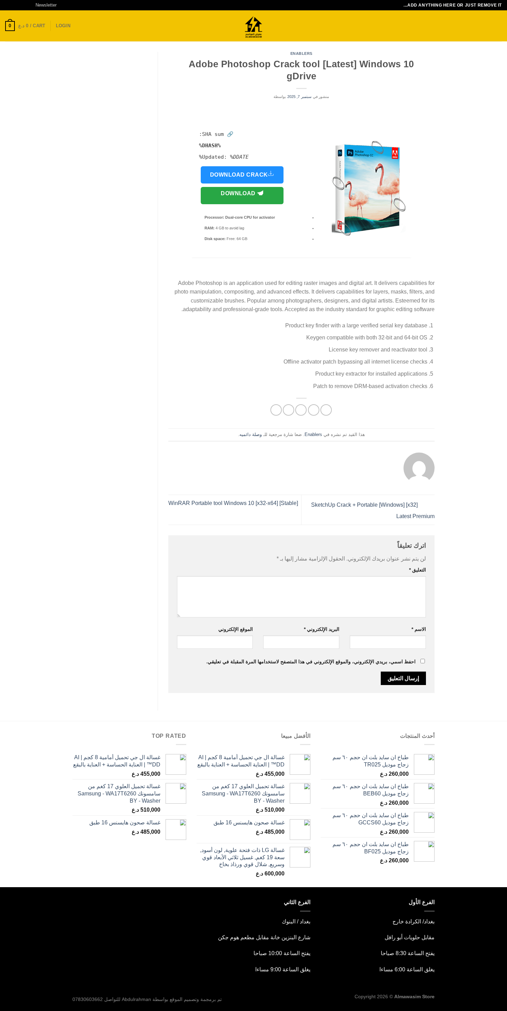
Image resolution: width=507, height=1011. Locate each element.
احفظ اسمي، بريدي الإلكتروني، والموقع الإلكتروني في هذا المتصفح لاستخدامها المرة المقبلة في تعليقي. (311, 661)
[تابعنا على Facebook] (28, 5)
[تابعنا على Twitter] (15, 5)
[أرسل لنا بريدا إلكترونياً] (9, 5)
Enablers (301, 53)
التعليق (417, 570)
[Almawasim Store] (253, 25)
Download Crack (239, 175)
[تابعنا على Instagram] (22, 5)
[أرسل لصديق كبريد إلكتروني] (301, 410)
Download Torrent (239, 197)
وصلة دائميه (250, 434)
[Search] (499, 25)
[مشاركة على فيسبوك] (326, 410)
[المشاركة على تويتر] (313, 410)
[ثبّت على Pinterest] (288, 410)
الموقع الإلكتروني (235, 629)
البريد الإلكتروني (321, 629)
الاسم (418, 629)
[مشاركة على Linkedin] (276, 410)
